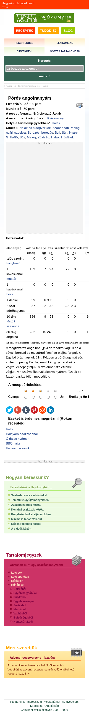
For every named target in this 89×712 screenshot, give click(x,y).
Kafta (9, 429)
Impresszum (34, 701)
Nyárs (74, 132)
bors (9, 294)
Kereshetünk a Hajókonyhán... (31, 487)
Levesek (16, 572)
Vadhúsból (20, 613)
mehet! (44, 76)
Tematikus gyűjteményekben (30, 500)
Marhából (19, 609)
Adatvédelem (70, 701)
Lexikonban (65, 43)
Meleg (31, 137)
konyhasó (13, 263)
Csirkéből (19, 589)
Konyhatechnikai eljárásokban (31, 514)
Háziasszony (54, 118)
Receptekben (24, 43)
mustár (11, 278)
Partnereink (17, 701)
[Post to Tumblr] (26, 413)
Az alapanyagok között (26, 504)
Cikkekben (24, 51)
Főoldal (8, 86)
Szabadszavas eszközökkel (29, 495)
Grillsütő (12, 137)
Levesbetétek (20, 576)
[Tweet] (9, 413)
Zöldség (43, 137)
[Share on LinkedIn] (50, 413)
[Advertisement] (44, 189)
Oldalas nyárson (17, 438)
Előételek (17, 580)
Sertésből (19, 605)
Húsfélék (67, 137)
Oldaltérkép (51, 705)
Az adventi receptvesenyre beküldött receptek (36, 665)
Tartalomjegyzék (27, 86)
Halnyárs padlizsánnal (22, 434)
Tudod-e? (48, 30)
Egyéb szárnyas (23, 601)
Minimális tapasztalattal (26, 519)
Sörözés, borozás (40, 132)
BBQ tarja (13, 443)
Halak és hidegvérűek (35, 128)
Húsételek (17, 585)
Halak (45, 86)
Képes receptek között (26, 523)
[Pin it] (34, 413)
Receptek (24, 30)
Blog (68, 30)
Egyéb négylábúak (25, 593)
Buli (57, 132)
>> (28, 673)
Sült (64, 132)
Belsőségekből (23, 617)
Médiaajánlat (52, 701)
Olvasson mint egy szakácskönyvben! (36, 565)
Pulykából (19, 597)
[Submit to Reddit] (42, 413)
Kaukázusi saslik (18, 448)
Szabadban (60, 128)
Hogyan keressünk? (27, 477)
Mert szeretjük (21, 647)
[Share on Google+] (17, 413)
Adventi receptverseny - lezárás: (32, 657)
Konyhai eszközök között (27, 509)
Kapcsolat (36, 705)
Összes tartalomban (65, 51)
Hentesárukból (23, 621)
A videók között (21, 528)
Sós (22, 137)
